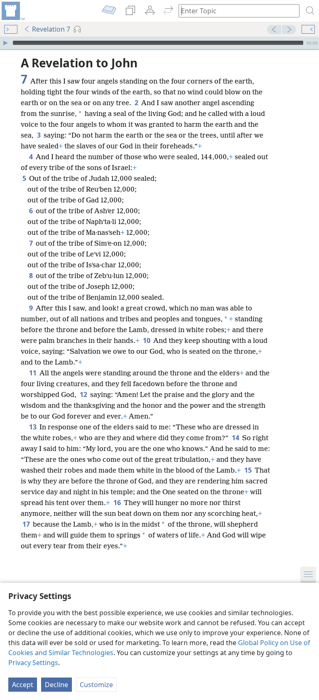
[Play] (5, 42)
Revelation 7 (51, 29)
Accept (22, 684)
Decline (56, 684)
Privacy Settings (33, 662)
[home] (12, 11)
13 (33, 426)
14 (236, 437)
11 (33, 372)
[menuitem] (12, 11)
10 (147, 340)
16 (117, 502)
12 (84, 394)
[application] (159, 43)
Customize (96, 684)
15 (248, 470)
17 (26, 524)
